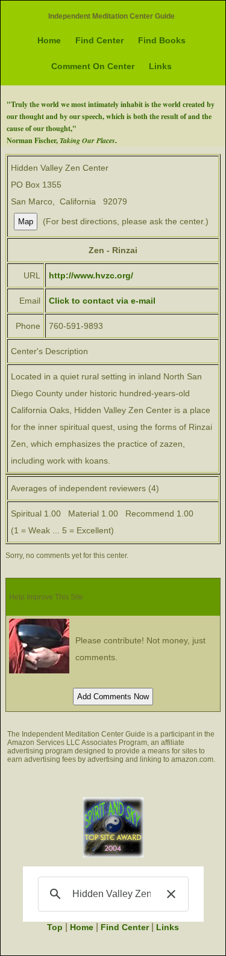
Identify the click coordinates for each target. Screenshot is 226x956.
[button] (171, 894)
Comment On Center (92, 66)
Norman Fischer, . (62, 140)
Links (160, 66)
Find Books (162, 40)
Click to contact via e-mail (102, 300)
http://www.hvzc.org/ (91, 275)
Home (49, 40)
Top (55, 927)
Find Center (99, 40)
